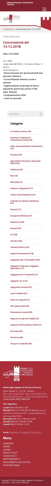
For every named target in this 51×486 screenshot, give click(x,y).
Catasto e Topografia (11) (21, 188)
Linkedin (25, 432)
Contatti (10, 4)
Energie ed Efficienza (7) (21, 215)
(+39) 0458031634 (38, 393)
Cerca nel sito (14, 114)
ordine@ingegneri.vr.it (13, 396)
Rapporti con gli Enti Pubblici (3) (24, 318)
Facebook (13, 432)
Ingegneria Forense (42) (21, 287)
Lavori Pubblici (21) (18, 293)
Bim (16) (14, 175)
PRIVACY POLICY (10, 452)
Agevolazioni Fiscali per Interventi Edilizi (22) (25, 162)
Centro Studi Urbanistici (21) (23, 194)
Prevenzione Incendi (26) (21, 312)
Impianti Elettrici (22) (19, 247)
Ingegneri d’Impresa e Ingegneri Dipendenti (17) (24, 267)
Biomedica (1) (16, 182)
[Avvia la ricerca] (41, 114)
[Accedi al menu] (44, 9)
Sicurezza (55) (16, 331)
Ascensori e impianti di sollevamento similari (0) (21, 138)
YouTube (36, 432)
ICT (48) (13, 234)
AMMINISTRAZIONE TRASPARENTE (20, 2)
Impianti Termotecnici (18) (21, 253)
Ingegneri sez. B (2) (18, 280)
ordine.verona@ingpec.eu (36, 396)
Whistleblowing (11, 465)
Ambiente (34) (16, 169)
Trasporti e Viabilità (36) (21, 343)
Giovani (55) (15, 228)
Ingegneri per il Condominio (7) (24, 274)
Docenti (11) (15, 209)
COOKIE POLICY (10, 456)
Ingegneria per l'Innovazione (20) (25, 259)
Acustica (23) (16, 154)
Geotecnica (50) (17, 222)
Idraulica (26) (16, 240)
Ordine (6, 446)
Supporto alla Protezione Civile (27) (26, 324)
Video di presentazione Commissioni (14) (26, 147)
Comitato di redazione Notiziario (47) (24, 202)
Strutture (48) (16, 337)
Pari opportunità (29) (19, 305)
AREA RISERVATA (10, 459)
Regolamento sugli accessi (16, 462)
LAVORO (7, 449)
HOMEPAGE (8, 443)
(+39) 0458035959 (15, 393)
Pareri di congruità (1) (20, 299)
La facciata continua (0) (20, 131)
